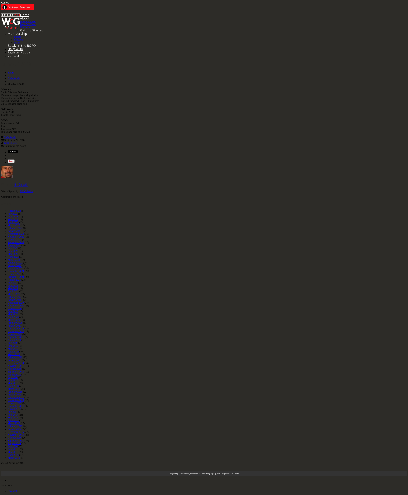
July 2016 (13, 446)
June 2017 (13, 414)
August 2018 (14, 374)
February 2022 (15, 262)
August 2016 (14, 443)
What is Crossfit (28, 21)
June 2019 (13, 345)
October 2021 (15, 274)
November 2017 (16, 400)
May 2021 (13, 288)
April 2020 (13, 317)
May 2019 (13, 348)
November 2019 (16, 331)
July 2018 (13, 377)
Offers (17, 42)
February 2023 (15, 228)
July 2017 (13, 411)
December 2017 (16, 397)
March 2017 (14, 423)
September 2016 (16, 440)
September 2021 (16, 276)
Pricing (17, 36)
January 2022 (14, 265)
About (24, 18)
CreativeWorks (184, 474)
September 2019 (16, 337)
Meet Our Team (28, 24)
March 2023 (14, 225)
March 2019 (14, 354)
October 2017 (15, 403)
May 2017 (13, 417)
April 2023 (13, 222)
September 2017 (16, 406)
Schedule (18, 39)
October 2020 (15, 308)
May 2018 (13, 383)
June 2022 (13, 251)
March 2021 (14, 294)
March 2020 (14, 320)
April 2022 (13, 256)
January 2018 (14, 394)
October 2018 (15, 368)
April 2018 (13, 386)
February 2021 (15, 297)
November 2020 (16, 305)
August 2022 (14, 245)
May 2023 (13, 219)
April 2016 (13, 455)
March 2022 (14, 259)
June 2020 (13, 311)
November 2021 (16, 271)
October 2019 (15, 334)
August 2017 (14, 409)
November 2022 (16, 236)
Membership (17, 33)
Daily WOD (15, 49)
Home (24, 15)
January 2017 (14, 429)
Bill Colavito (10, 143)
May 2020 (13, 314)
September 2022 (16, 242)
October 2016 (15, 437)
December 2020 (16, 302)
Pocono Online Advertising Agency (203, 474)
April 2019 (13, 351)
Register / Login (19, 52)
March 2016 (14, 457)
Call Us (5, 2)
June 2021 (13, 285)
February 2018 (15, 391)
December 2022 (16, 233)
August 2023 (14, 210)
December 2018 (16, 363)
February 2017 (15, 426)
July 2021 (13, 282)
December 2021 (16, 268)
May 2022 (13, 254)
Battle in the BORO (22, 45)
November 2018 (16, 366)
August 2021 (14, 279)
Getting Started (32, 30)
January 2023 (14, 231)
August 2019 (14, 340)
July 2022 (13, 248)
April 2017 (13, 420)
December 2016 (16, 432)
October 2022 (15, 239)
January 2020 (14, 325)
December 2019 (16, 328)
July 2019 (13, 343)
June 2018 (13, 380)
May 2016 (13, 452)
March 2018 (14, 388)
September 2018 (16, 371)
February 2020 (15, 322)
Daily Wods (14, 78)
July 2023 (13, 213)
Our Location (27, 27)
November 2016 (16, 434)
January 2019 (14, 360)
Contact (13, 55)
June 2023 (13, 216)
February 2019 (15, 357)
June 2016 (13, 449)
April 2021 (13, 291)
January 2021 (14, 299)
